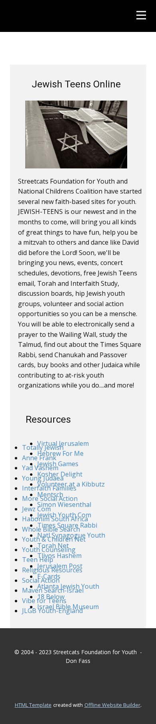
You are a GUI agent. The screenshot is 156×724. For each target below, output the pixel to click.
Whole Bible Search (51, 529)
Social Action (41, 580)
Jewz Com (36, 508)
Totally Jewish (43, 447)
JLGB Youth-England (52, 610)
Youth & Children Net (54, 539)
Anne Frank (39, 457)
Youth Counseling (49, 549)
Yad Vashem (40, 467)
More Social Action (50, 498)
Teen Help (37, 559)
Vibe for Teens (44, 600)
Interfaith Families (49, 488)
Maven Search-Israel (53, 590)
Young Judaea (43, 478)
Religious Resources (52, 570)
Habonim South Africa (55, 518)
